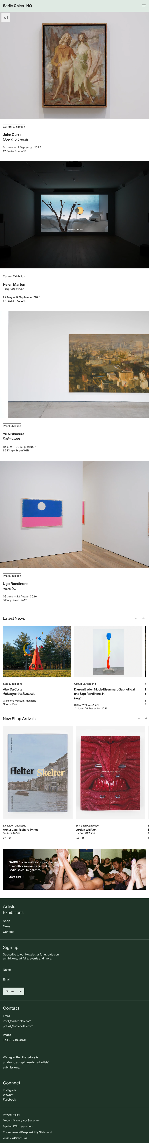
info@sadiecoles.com (17, 1021)
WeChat (8, 1095)
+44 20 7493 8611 (14, 1040)
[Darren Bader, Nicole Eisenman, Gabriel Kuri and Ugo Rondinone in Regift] (108, 651)
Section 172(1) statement (18, 1126)
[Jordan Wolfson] (111, 772)
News (6, 926)
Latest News (14, 618)
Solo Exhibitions (12, 683)
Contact (8, 932)
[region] (74, 668)
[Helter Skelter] (38, 772)
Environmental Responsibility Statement (27, 1132)
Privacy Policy (11, 1115)
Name (7, 970)
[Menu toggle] (144, 5)
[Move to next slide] (143, 618)
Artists (9, 906)
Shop (6, 921)
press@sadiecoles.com (18, 1026)
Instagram (9, 1090)
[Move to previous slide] (136, 618)
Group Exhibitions (85, 683)
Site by (15, 1137)
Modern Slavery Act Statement (21, 1120)
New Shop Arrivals (19, 718)
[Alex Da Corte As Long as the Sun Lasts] (37, 651)
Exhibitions (13, 912)
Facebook (9, 1099)
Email (6, 980)
